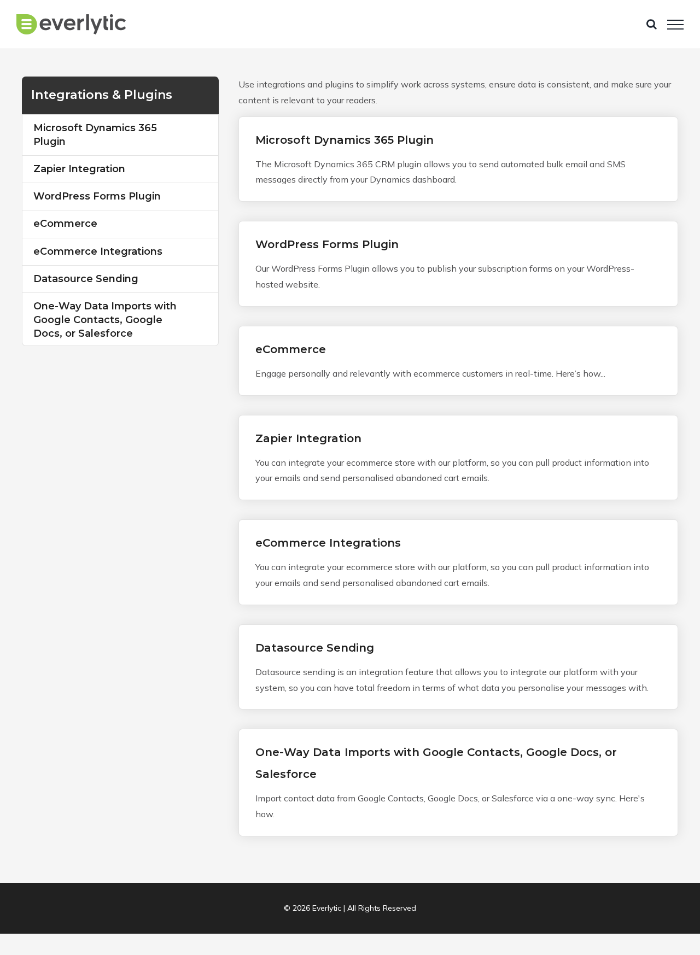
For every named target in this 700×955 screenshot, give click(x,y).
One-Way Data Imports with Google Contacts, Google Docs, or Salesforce (105, 319)
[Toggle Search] (651, 24)
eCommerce (290, 349)
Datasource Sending (314, 647)
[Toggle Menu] (675, 25)
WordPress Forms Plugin (327, 244)
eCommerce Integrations (328, 542)
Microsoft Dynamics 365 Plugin (344, 140)
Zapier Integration (308, 438)
